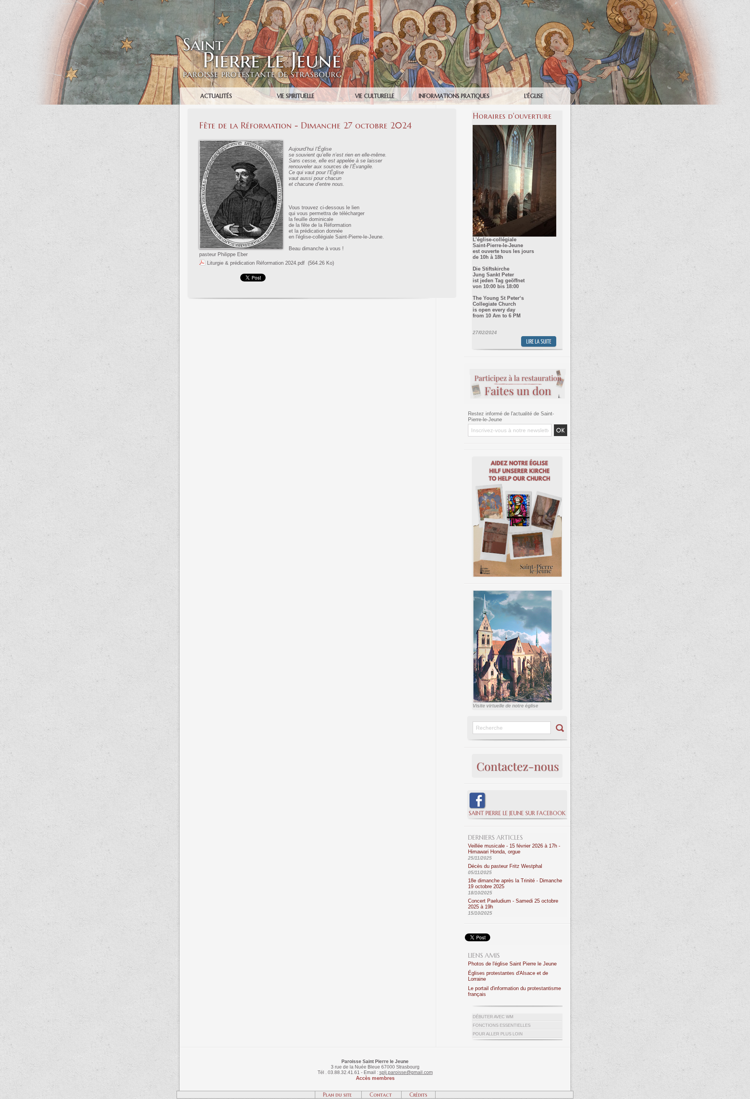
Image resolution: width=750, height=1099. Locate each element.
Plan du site (338, 1094)
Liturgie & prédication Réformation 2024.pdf (256, 263)
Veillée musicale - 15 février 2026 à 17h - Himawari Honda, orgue (514, 849)
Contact (381, 1094)
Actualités (216, 96)
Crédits (418, 1094)
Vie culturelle (375, 96)
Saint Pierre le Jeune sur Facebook (517, 813)
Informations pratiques (454, 96)
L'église (533, 96)
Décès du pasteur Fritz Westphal (505, 866)
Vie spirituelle (295, 96)
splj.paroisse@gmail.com (406, 1072)
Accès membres (375, 1078)
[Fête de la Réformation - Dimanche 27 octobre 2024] (241, 142)
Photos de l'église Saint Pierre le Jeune (512, 964)
